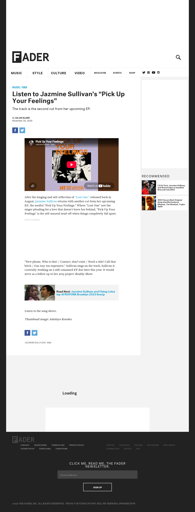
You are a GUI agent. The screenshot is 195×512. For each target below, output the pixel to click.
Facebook (124, 444)
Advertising (40, 444)
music (16, 87)
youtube (153, 72)
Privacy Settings (76, 503)
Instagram (153, 444)
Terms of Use (58, 444)
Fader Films (62, 448)
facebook (148, 72)
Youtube (138, 444)
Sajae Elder (22, 117)
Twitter (143, 72)
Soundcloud (112, 448)
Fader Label (45, 448)
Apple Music (169, 444)
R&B (24, 87)
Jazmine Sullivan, (35, 342)
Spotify (128, 448)
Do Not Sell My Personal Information (111, 503)
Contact (25, 444)
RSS (138, 448)
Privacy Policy (76, 444)
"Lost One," (82, 197)
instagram (158, 72)
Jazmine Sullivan (46, 201)
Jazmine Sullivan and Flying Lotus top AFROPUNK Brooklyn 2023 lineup (85, 292)
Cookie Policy (28, 448)
